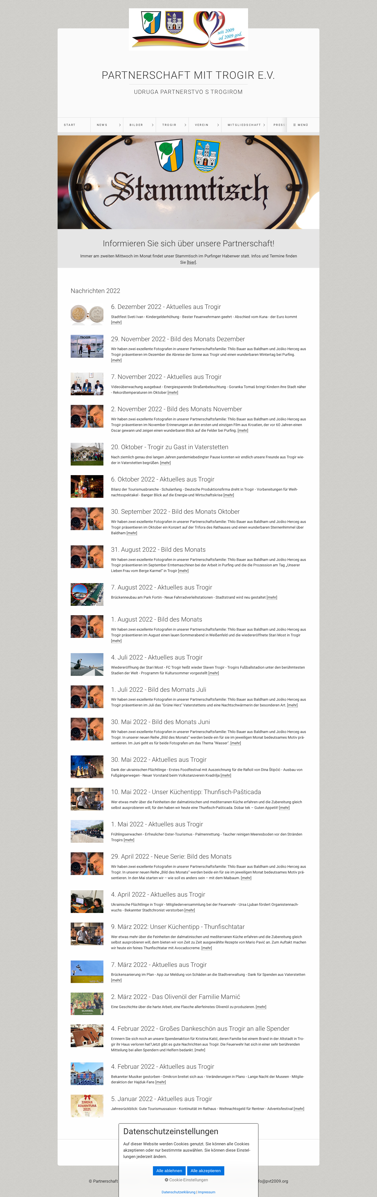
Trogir (169, 125)
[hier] (191, 262)
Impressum (206, 1192)
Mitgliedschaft (244, 125)
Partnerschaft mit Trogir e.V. (189, 75)
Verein (202, 125)
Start (70, 125)
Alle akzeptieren (206, 1170)
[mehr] (116, 322)
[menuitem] (74, 125)
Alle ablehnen (169, 1170)
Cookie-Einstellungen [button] (188, 1179)
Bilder (136, 125)
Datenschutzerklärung (178, 1192)
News (102, 125)
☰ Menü (300, 125)
